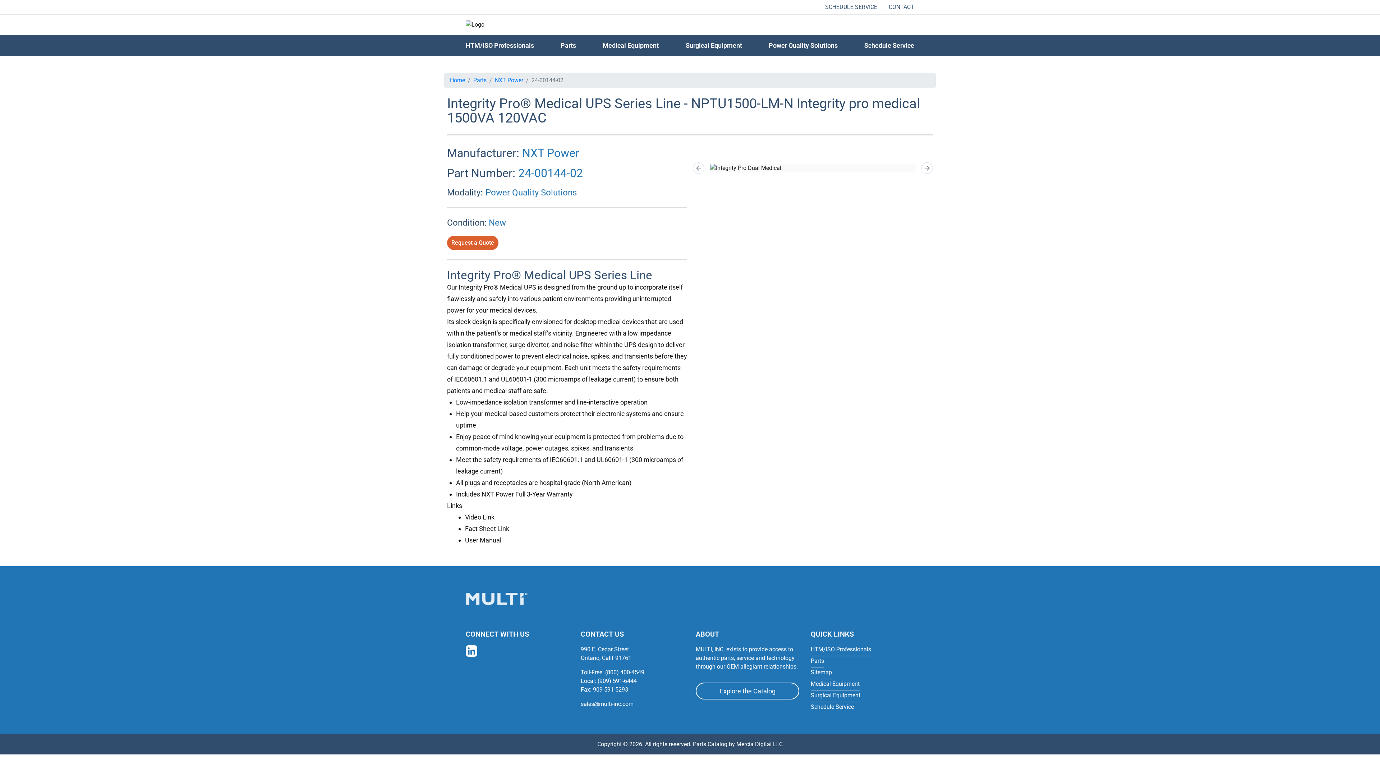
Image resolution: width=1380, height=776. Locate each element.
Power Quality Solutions (803, 45)
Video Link (479, 517)
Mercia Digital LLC (759, 744)
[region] (813, 168)
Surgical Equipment (714, 45)
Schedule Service (851, 7)
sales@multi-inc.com (607, 704)
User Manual (483, 540)
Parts (480, 80)
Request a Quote (472, 242)
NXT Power (509, 80)
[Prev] (698, 168)
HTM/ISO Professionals (500, 45)
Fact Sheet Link (487, 528)
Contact (901, 7)
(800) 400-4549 (624, 672)
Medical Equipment (631, 45)
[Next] (927, 168)
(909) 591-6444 (617, 681)
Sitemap (821, 672)
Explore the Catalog (748, 691)
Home (457, 80)
